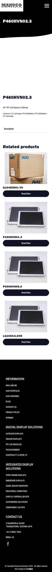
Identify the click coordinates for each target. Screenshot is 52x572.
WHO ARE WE (11, 385)
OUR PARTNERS (12, 396)
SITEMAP (9, 417)
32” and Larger (16, 113)
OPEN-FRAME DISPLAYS (16, 475)
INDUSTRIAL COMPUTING (16, 491)
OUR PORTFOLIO (13, 390)
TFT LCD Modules (28, 113)
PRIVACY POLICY (13, 412)
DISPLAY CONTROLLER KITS (17, 496)
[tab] (9, 128)
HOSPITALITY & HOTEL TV (16, 455)
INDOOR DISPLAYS (14, 438)
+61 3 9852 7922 (13, 531)
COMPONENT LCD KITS (15, 507)
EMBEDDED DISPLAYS (15, 480)
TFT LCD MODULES (14, 444)
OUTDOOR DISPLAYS (14, 433)
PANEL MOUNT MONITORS (17, 485)
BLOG (8, 401)
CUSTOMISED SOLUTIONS (17, 501)
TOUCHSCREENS (13, 449)
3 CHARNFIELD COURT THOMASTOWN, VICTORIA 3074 (19, 525)
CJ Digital (29, 569)
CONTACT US (11, 406)
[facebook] (8, 544)
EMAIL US (10, 537)
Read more (26, 193)
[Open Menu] (46, 5)
